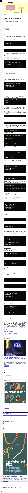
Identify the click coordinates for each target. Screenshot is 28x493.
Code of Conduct (13, 377)
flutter (6, 21)
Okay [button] (2, 491)
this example (19, 160)
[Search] (3, 1)
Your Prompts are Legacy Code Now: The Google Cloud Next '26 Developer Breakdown (14, 358)
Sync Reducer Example (12, 73)
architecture (16, 21)
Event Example (11, 316)
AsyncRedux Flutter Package (16, 34)
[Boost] (1, 40)
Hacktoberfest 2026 (16, 478)
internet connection (8, 174)
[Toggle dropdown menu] (25, 338)
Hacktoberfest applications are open (13, 403)
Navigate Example (11, 267)
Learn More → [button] (7, 408)
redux (8, 21)
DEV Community (10, 421)
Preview (11, 375)
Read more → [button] (6, 366)
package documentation (22, 317)
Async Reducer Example (12, 90)
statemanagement (11, 21)
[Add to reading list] (1, 38)
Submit (7, 375)
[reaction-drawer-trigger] (1, 33)
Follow (15, 415)
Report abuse (17, 377)
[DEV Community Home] (1, 1)
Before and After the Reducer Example (14, 146)
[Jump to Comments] (1, 35)
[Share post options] (1, 43)
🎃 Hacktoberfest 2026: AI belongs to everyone (12, 476)
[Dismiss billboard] (26, 482)
